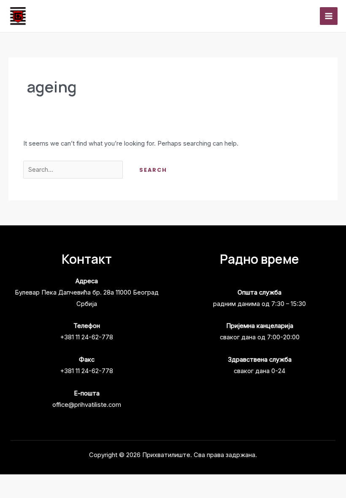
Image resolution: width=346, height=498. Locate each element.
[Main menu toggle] (329, 16)
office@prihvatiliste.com (86, 405)
